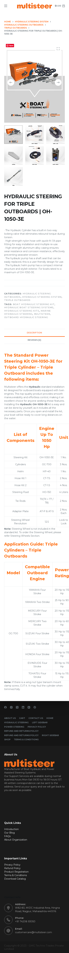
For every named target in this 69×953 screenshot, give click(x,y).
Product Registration (16, 871)
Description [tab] (34, 332)
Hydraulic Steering (16, 722)
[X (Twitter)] (17, 707)
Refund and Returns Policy (21, 731)
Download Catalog (15, 878)
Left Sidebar (40, 722)
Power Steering (14, 727)
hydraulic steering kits (21, 310)
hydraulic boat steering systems (28, 307)
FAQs (7, 836)
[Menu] (5, 5)
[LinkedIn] (23, 707)
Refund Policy (12, 868)
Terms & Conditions (26, 739)
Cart (22, 718)
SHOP (7, 739)
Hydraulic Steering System (41, 297)
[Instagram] (11, 707)
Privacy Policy (37, 727)
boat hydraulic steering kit (34, 304)
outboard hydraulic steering (26, 317)
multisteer (42, 314)
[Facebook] (5, 707)
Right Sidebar (50, 735)
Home (49, 718)
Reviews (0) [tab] (34, 340)
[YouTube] (29, 707)
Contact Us (35, 718)
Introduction (11, 829)
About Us (10, 718)
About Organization (15, 839)
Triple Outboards (17, 300)
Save (11, 45)
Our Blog (9, 832)
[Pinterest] (34, 707)
